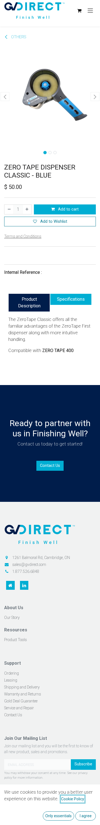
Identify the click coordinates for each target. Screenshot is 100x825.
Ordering (11, 673)
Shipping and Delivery (22, 687)
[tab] (29, 302)
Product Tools (15, 639)
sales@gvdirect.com (29, 564)
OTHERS (18, 37)
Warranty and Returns (22, 694)
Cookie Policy (72, 799)
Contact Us (50, 465)
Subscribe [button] (83, 764)
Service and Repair (19, 708)
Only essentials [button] (58, 816)
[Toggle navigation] (90, 10)
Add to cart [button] (68, 209)
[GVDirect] (50, 536)
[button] (5, 96)
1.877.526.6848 (25, 571)
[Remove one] (8, 209)
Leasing (10, 680)
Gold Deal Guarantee (21, 701)
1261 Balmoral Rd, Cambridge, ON (41, 557)
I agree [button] (86, 816)
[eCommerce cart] (79, 10)
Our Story (12, 617)
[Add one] (27, 209)
